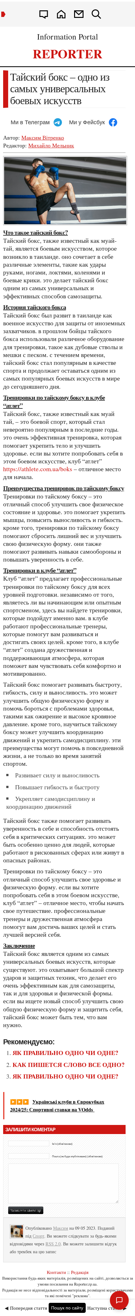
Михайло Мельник (51, 145)
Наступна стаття (104, 1308)
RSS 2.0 (53, 1244)
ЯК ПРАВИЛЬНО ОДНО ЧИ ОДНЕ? (65, 1052)
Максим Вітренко (42, 137)
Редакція (80, 1272)
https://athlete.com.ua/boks (37, 469)
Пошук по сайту (67, 1307)
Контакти (56, 1272)
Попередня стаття (28, 1308)
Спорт (38, 1236)
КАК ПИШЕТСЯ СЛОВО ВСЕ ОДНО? (69, 1064)
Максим (60, 1228)
